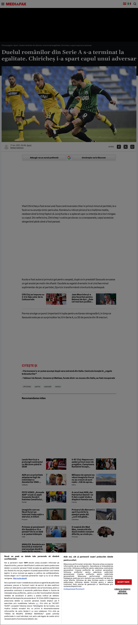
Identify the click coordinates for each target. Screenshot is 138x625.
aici (37, 603)
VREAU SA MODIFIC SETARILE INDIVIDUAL (122, 591)
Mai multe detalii (20, 578)
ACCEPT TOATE (123, 582)
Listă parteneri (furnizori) (74, 589)
